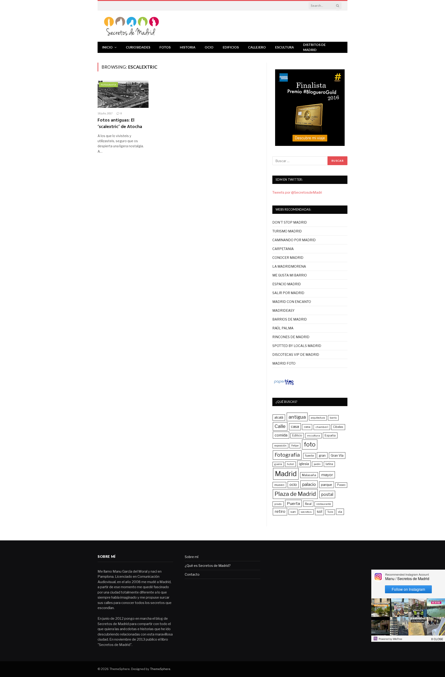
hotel (290, 464)
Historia (187, 47)
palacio (309, 484)
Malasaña (309, 475)
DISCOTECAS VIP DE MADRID (295, 354)
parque (326, 484)
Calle (280, 426)
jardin (317, 464)
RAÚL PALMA (282, 328)
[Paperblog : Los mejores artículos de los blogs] (283, 385)
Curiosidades (138, 47)
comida (281, 435)
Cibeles (338, 427)
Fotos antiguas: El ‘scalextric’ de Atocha (120, 123)
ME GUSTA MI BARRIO (289, 275)
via (340, 511)
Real (308, 504)
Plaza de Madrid (295, 494)
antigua (297, 417)
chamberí (321, 427)
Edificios (231, 47)
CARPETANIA (283, 249)
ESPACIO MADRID (286, 284)
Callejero (257, 47)
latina (329, 464)
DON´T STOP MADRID (289, 222)
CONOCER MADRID (287, 258)
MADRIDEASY (283, 310)
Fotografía (108, 84)
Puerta (293, 503)
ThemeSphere (160, 669)
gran (322, 455)
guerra (278, 464)
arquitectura (318, 417)
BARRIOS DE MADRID (289, 319)
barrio (333, 417)
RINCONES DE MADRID (290, 337)
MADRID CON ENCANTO (291, 302)
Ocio (209, 47)
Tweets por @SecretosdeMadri (297, 192)
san (293, 511)
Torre (330, 511)
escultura (313, 435)
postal (327, 494)
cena (307, 427)
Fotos (165, 47)
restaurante (323, 504)
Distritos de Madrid (314, 47)
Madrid (286, 474)
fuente (309, 455)
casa (295, 426)
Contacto (192, 574)
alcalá (278, 417)
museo (279, 485)
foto (309, 444)
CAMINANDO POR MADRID (294, 240)
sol (319, 511)
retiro (280, 511)
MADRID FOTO (284, 363)
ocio (293, 484)
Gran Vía (337, 455)
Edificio (297, 435)
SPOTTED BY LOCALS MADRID (296, 346)
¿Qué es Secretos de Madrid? (208, 566)
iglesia (304, 464)
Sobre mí (191, 557)
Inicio (107, 47)
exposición (280, 445)
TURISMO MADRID (287, 231)
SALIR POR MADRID (288, 293)
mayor (327, 474)
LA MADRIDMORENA (289, 266)
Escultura (284, 47)
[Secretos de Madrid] (131, 26)
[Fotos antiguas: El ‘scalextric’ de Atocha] (123, 94)
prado (278, 504)
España (330, 435)
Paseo (341, 485)
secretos (306, 511)
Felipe (295, 445)
